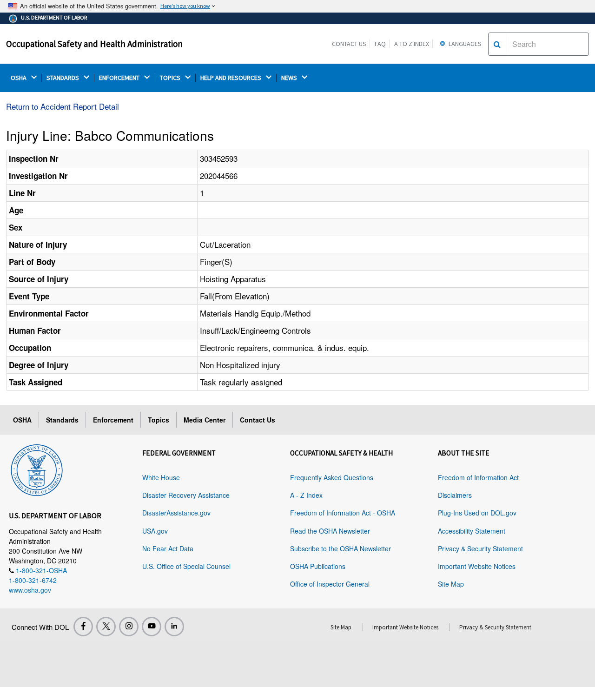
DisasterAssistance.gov (176, 512)
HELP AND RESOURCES (231, 78)
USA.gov (155, 530)
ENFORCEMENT (120, 78)
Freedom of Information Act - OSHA (342, 512)
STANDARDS (63, 78)
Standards (62, 419)
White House (161, 477)
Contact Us (349, 44)
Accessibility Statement (471, 530)
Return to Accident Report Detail (62, 106)
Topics (158, 419)
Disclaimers (455, 495)
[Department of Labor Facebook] (83, 626)
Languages (464, 44)
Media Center (204, 419)
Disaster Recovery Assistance (186, 495)
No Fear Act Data (167, 548)
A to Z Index (411, 44)
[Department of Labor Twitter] (106, 626)
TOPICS (171, 78)
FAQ (380, 44)
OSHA (19, 78)
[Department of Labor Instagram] (129, 626)
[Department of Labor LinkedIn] (174, 626)
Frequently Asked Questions (331, 477)
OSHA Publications (317, 566)
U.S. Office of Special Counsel (186, 566)
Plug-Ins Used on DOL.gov (477, 512)
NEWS (289, 78)
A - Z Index (306, 495)
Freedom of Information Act (478, 477)
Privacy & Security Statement (480, 548)
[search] (497, 44)
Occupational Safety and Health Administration (94, 43)
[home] (37, 468)
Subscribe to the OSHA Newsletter (340, 548)
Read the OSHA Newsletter (330, 530)
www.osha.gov (30, 590)
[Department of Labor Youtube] (151, 626)
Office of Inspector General (330, 583)
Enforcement (113, 419)
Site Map (451, 583)
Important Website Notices (477, 566)
